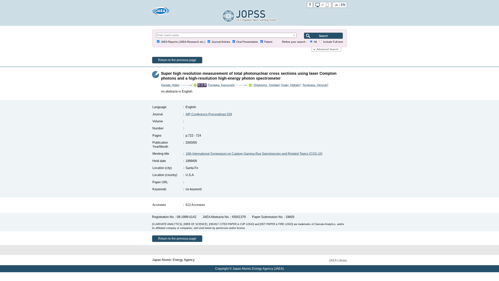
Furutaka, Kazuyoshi (221, 85)
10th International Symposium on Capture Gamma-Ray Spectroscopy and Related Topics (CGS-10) (254, 153)
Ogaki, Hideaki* (291, 85)
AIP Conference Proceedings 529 (209, 114)
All (315, 41)
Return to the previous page (177, 60)
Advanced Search (327, 49)
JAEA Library (338, 260)
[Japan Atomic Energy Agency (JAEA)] (161, 12)
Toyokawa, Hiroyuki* (315, 85)
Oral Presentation (247, 41)
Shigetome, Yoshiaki (266, 85)
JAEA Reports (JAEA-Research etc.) (183, 41)
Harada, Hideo (170, 85)
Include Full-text (333, 41)
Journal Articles (220, 41)
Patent (268, 41)
